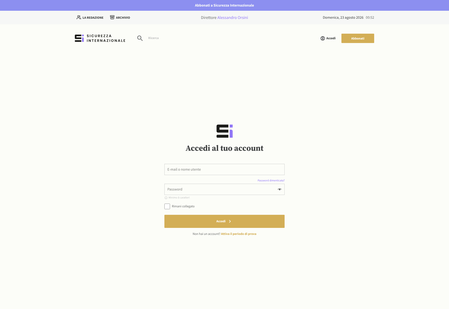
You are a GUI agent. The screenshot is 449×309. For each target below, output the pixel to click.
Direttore (224, 17)
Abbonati (357, 38)
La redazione (93, 17)
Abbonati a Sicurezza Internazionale (224, 5)
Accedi (331, 38)
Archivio (123, 17)
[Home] (100, 38)
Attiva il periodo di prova (238, 234)
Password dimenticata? (271, 180)
